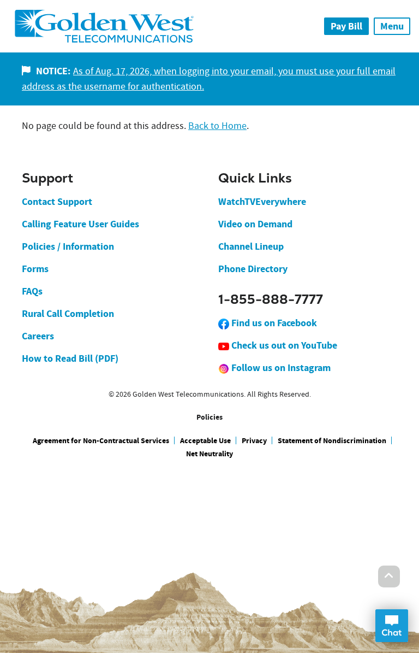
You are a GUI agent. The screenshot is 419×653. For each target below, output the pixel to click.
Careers (38, 336)
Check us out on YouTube (283, 345)
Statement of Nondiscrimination (332, 441)
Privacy (254, 441)
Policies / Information (68, 246)
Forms (35, 268)
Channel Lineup (251, 246)
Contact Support (57, 201)
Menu (392, 26)
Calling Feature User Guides (80, 224)
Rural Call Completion (68, 313)
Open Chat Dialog (391, 625)
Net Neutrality (209, 454)
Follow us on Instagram (280, 367)
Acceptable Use (205, 441)
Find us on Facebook (273, 323)
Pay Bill (346, 26)
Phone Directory (253, 268)
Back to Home (217, 126)
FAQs (32, 291)
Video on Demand (255, 224)
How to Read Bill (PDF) (70, 358)
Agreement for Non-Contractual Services (101, 441)
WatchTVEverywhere (262, 201)
